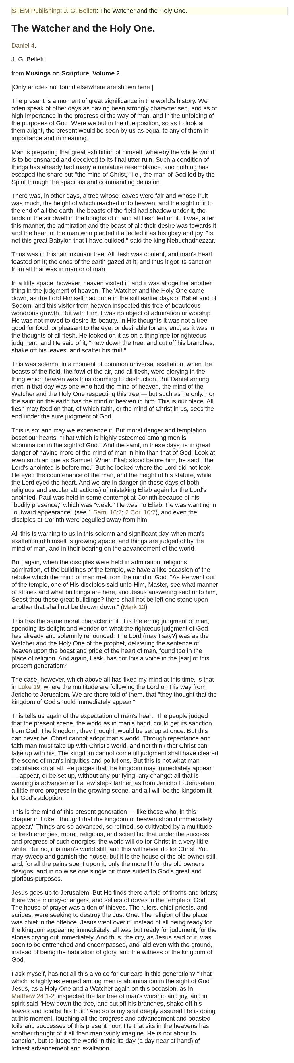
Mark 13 (134, 607)
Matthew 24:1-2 (32, 996)
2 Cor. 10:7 (140, 512)
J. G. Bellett (80, 10)
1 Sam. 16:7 (105, 512)
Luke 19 (29, 687)
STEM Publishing (36, 10)
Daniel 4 (22, 45)
